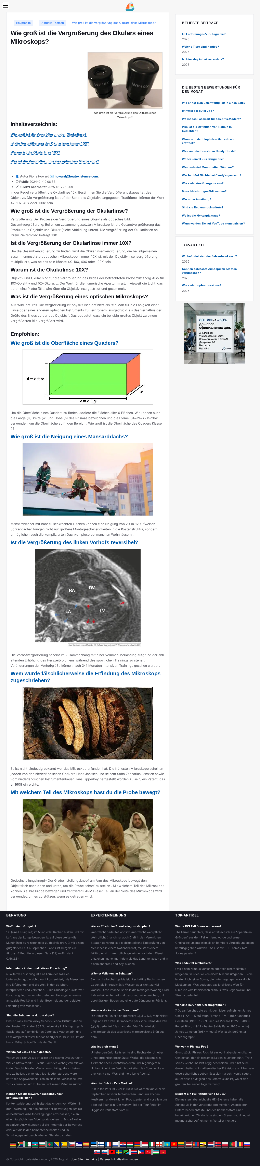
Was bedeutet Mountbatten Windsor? (208, 167)
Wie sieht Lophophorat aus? (202, 285)
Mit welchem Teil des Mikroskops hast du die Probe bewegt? (85, 792)
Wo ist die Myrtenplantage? (201, 215)
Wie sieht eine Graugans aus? (203, 183)
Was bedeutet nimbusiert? (193, 963)
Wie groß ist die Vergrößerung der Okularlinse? (49, 134)
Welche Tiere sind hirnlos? (200, 46)
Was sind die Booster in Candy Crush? (209, 151)
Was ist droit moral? (104, 1046)
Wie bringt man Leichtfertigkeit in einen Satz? (213, 102)
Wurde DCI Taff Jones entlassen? (198, 926)
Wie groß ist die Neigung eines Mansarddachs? (69, 437)
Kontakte (91, 1159)
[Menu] (5, 5)
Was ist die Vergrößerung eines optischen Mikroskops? (55, 161)
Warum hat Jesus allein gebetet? (29, 1051)
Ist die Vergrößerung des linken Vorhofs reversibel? (74, 542)
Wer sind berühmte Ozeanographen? (200, 1004)
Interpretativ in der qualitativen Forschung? (36, 968)
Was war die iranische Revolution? (115, 1010)
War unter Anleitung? (196, 199)
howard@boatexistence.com (76, 176)
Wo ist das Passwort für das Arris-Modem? (211, 118)
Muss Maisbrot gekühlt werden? (204, 191)
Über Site (76, 1159)
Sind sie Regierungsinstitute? (202, 207)
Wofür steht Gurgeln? (21, 926)
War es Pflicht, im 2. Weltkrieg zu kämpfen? (120, 926)
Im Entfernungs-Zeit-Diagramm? (204, 34)
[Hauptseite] (130, 6)
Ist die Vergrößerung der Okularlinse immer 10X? (50, 143)
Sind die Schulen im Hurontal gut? (30, 1015)
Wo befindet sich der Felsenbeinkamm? (209, 256)
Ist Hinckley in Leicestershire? (203, 59)
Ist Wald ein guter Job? (198, 110)
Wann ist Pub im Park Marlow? (112, 1083)
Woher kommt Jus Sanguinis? (203, 159)
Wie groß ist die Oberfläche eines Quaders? (65, 343)
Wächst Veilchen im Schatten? (112, 973)
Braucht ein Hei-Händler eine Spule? (200, 1093)
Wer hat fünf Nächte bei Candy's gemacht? (211, 175)
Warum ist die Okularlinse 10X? (35, 152)
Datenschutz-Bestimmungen (119, 1159)
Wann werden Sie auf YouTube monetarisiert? (213, 223)
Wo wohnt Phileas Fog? (191, 1046)
